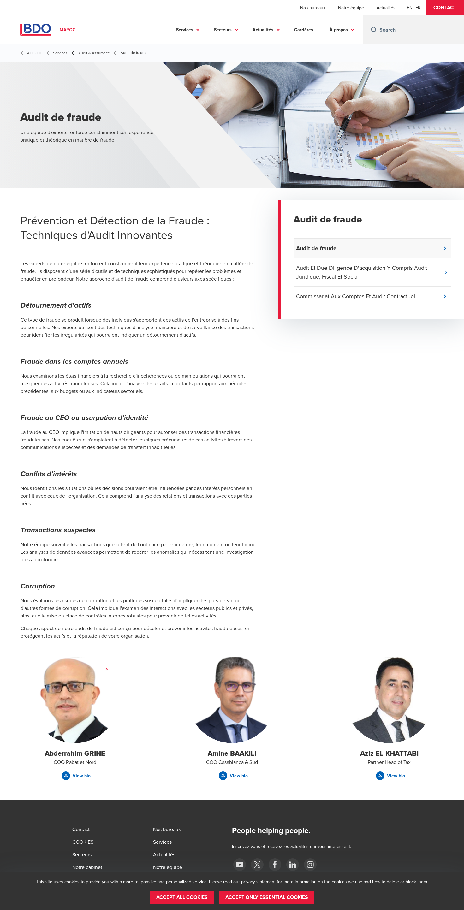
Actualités (386, 7)
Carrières (303, 30)
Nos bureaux (312, 7)
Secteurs (223, 30)
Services (184, 30)
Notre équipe (351, 7)
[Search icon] (374, 30)
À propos (339, 30)
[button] (445, 7)
